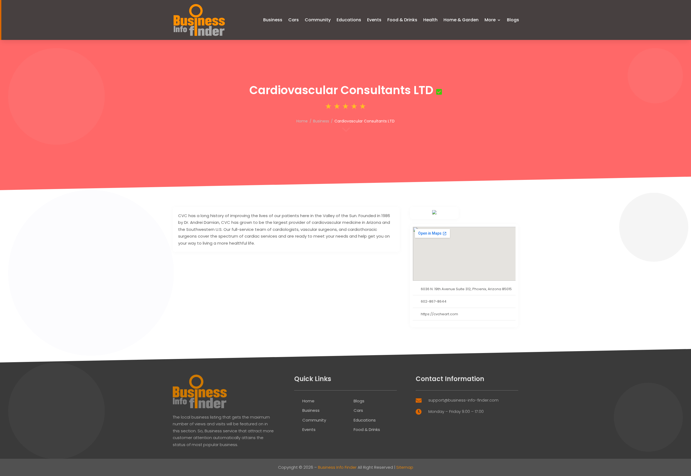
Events (374, 20)
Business (272, 20)
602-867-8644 (433, 301)
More (490, 20)
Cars (293, 20)
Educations (349, 20)
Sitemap (404, 467)
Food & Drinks (402, 20)
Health (430, 20)
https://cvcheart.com (439, 314)
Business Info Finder (337, 467)
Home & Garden (461, 20)
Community (318, 20)
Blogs (513, 20)
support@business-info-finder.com (463, 400)
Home (302, 121)
